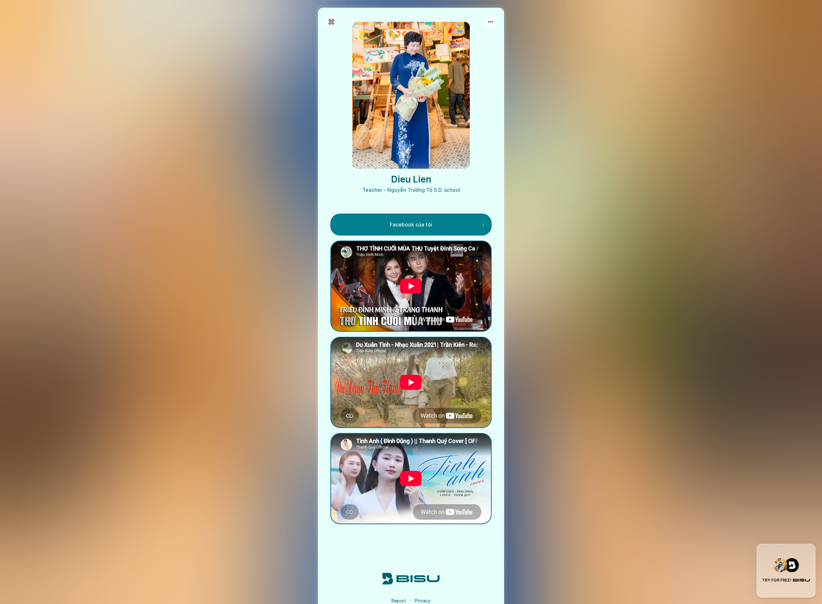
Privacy (423, 600)
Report (398, 600)
